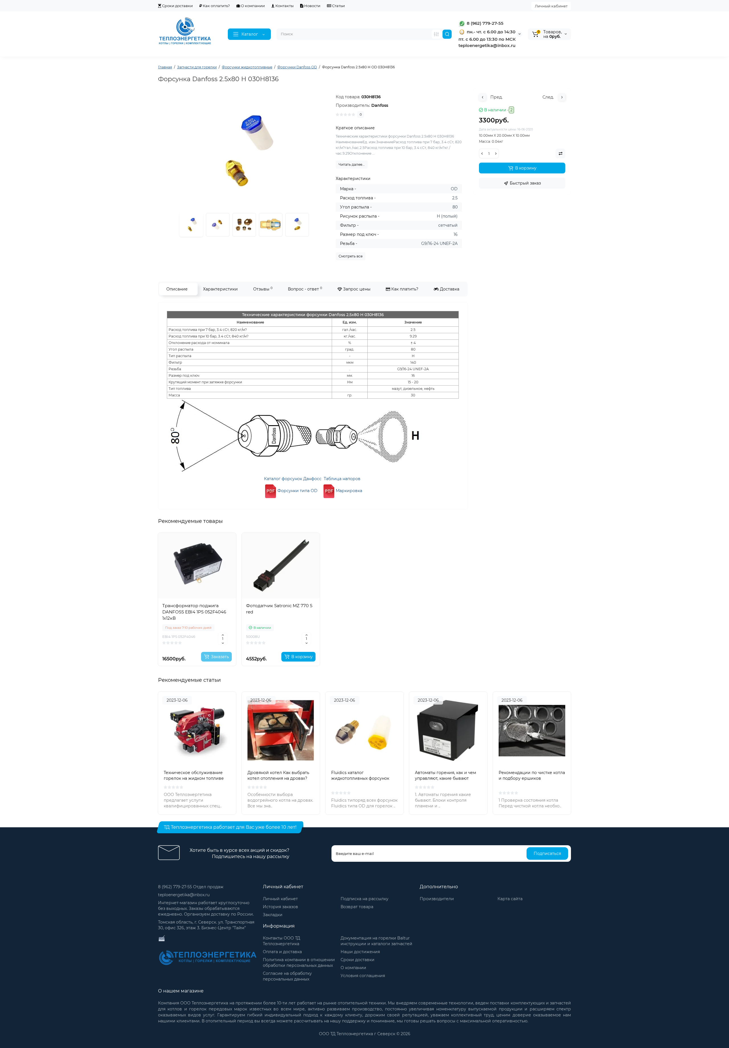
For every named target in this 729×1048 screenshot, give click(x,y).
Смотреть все (351, 256)
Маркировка (349, 490)
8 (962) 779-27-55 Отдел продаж (191, 886)
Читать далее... (352, 164)
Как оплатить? (216, 5)
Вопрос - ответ (305, 289)
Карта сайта (510, 898)
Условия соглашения (363, 975)
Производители (437, 898)
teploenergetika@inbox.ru (184, 894)
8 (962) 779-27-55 (484, 23)
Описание (177, 289)
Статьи (338, 5)
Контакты (284, 5)
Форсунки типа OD (297, 490)
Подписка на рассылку (364, 898)
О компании (252, 5)
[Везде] (436, 34)
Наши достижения (360, 951)
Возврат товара (357, 906)
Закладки (272, 914)
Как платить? (404, 289)
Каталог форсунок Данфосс (293, 478)
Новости (311, 5)
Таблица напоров (342, 478)
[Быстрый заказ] (197, 638)
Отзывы (263, 289)
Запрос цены (356, 289)
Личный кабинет (551, 6)
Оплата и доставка (282, 951)
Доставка (449, 289)
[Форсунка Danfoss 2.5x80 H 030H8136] (218, 225)
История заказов (280, 906)
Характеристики (220, 289)
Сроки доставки (177, 5)
